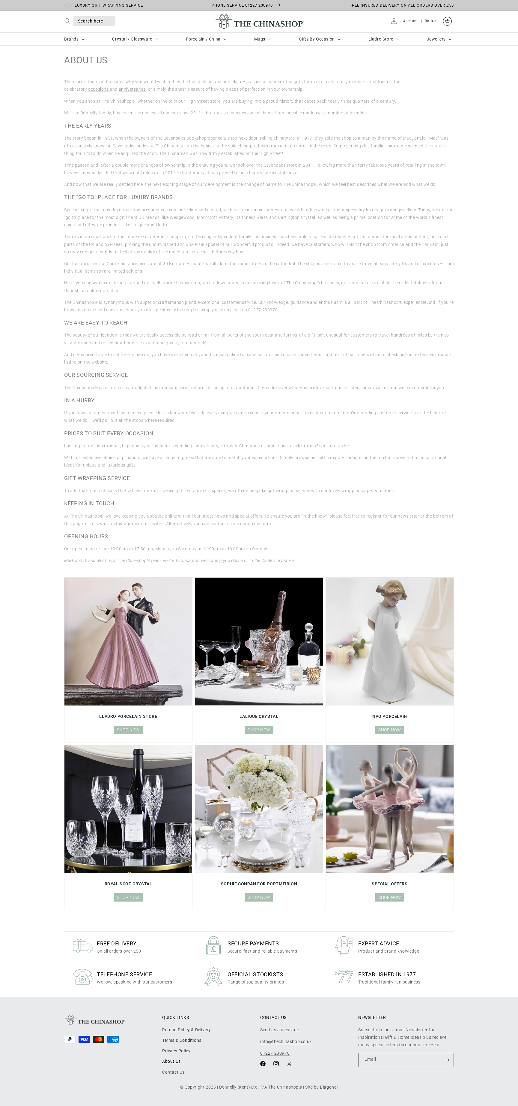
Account (410, 21)
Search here (90, 21)
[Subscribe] (447, 1060)
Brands (71, 39)
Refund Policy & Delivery (186, 1029)
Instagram (126, 523)
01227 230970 (275, 1053)
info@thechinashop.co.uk (286, 1041)
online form (259, 523)
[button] (68, 21)
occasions (98, 89)
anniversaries (132, 89)
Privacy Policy (176, 1050)
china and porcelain (221, 81)
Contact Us (173, 1072)
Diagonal (329, 1087)
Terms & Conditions (181, 1040)
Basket (431, 21)
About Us (171, 1061)
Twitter (157, 523)
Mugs (259, 39)
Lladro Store (380, 39)
